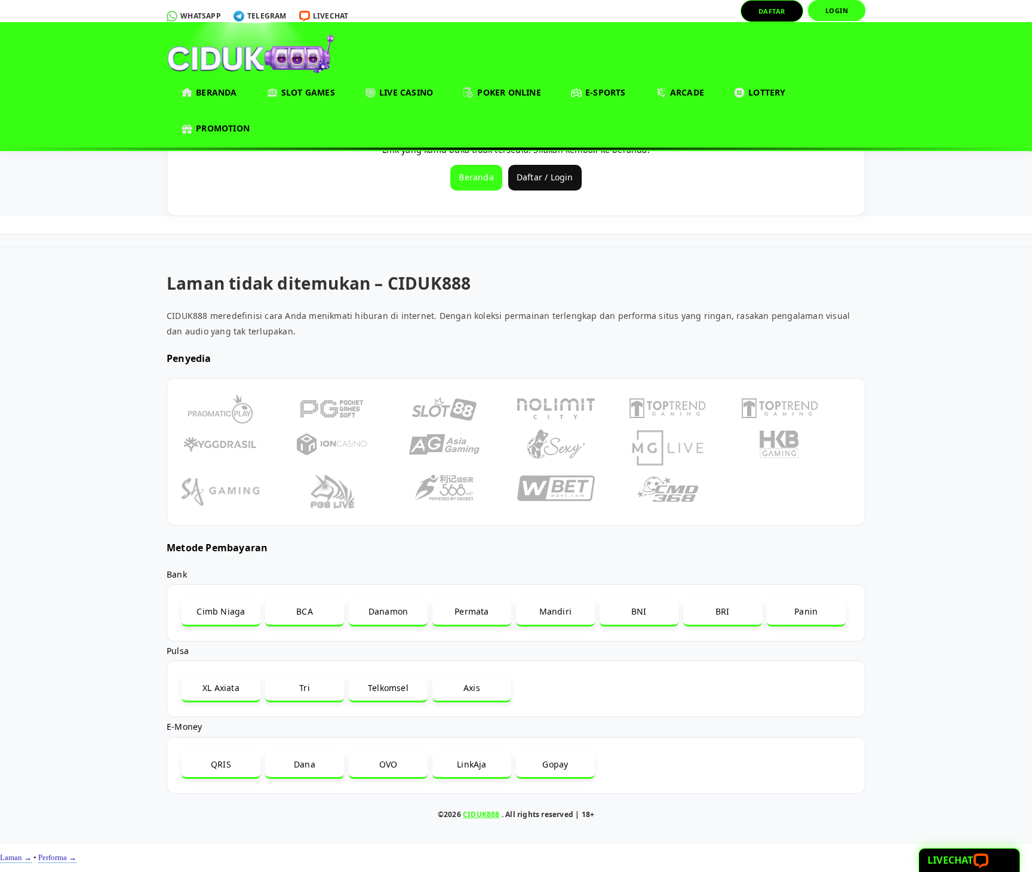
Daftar (771, 11)
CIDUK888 (481, 814)
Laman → (16, 857)
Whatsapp (200, 16)
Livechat (330, 16)
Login (837, 10)
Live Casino (405, 92)
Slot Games (307, 92)
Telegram (266, 16)
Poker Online (508, 92)
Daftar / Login (545, 177)
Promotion (222, 128)
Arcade (686, 92)
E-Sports (604, 92)
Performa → (57, 857)
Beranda (215, 92)
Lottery (766, 92)
